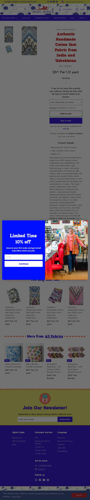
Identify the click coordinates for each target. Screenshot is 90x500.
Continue (23, 263)
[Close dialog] (85, 223)
